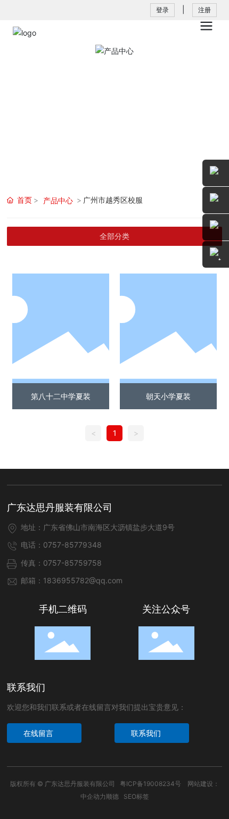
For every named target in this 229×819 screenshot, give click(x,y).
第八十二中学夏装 (61, 396)
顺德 (112, 796)
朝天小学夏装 (168, 396)
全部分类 (114, 236)
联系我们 (26, 687)
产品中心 (58, 200)
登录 (162, 10)
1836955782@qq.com (82, 580)
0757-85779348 (72, 544)
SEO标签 (136, 796)
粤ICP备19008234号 (150, 784)
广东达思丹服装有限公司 (59, 507)
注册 (204, 10)
